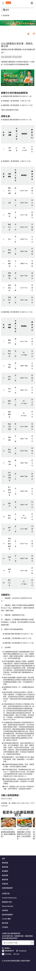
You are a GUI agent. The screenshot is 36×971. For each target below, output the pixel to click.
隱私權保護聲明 (7, 914)
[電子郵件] (33, 33)
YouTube (8, 954)
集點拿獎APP (9, 951)
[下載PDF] (28, 33)
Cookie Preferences (9, 898)
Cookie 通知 (6, 919)
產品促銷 (5, 875)
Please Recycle (7, 906)
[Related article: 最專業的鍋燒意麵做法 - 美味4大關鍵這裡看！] (8, 822)
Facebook (22, 951)
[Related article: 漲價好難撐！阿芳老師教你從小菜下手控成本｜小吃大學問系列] (24, 822)
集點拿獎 (5, 879)
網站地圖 (5, 923)
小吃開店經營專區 (7, 829)
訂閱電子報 (6, 893)
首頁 (3, 858)
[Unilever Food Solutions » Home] (8, 3)
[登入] (32, 3)
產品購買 (5, 871)
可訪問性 (5, 927)
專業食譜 (5, 867)
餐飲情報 (5, 863)
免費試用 (5, 884)
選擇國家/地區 (7, 902)
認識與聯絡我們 (7, 888)
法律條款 (5, 910)
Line (17, 954)
